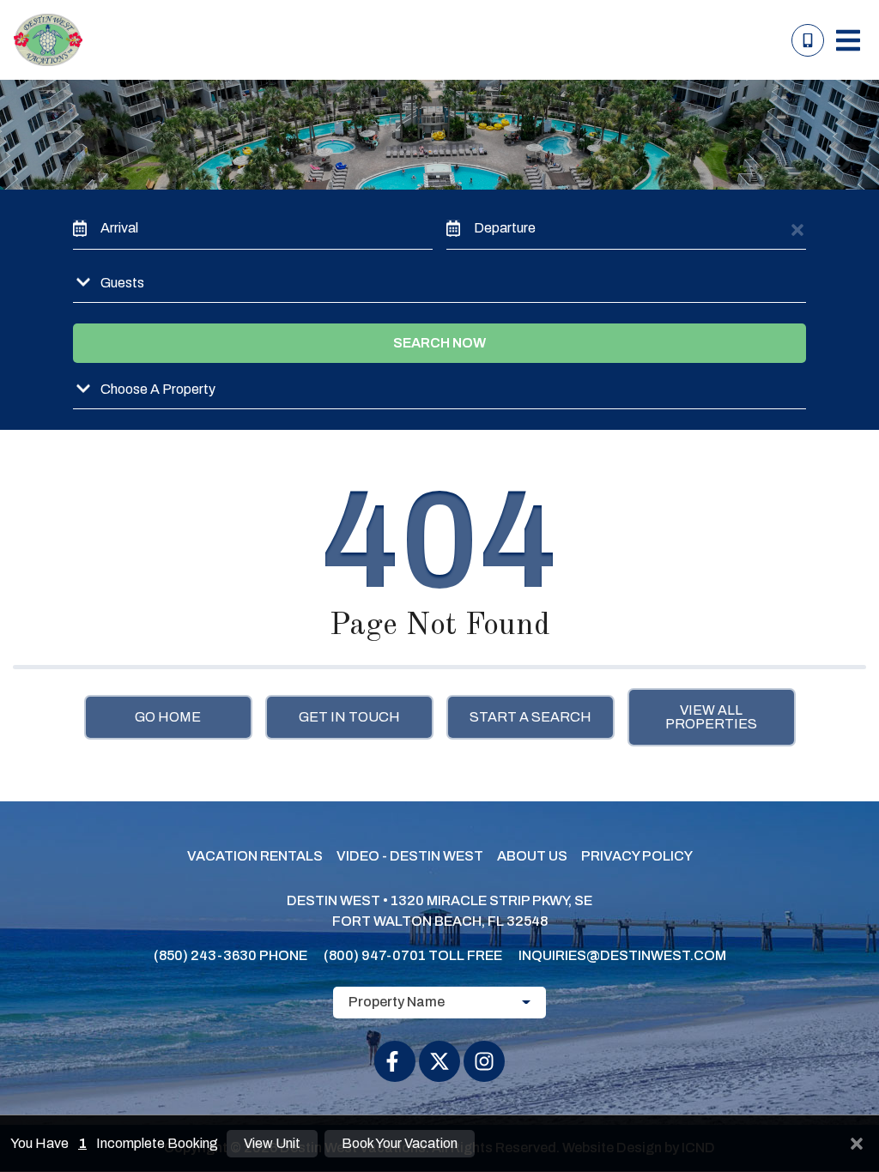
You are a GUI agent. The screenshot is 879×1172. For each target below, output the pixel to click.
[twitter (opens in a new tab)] (439, 1061)
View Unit (272, 1143)
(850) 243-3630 (205, 955)
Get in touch (349, 717)
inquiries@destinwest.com (622, 955)
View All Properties (711, 717)
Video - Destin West (409, 856)
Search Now (439, 342)
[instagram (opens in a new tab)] (484, 1061)
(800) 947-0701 (375, 955)
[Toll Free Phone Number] (807, 40)
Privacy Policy (637, 856)
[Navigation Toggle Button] (848, 40)
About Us (532, 856)
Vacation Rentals (255, 856)
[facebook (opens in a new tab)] (394, 1061)
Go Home (168, 717)
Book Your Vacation (400, 1143)
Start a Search (530, 717)
